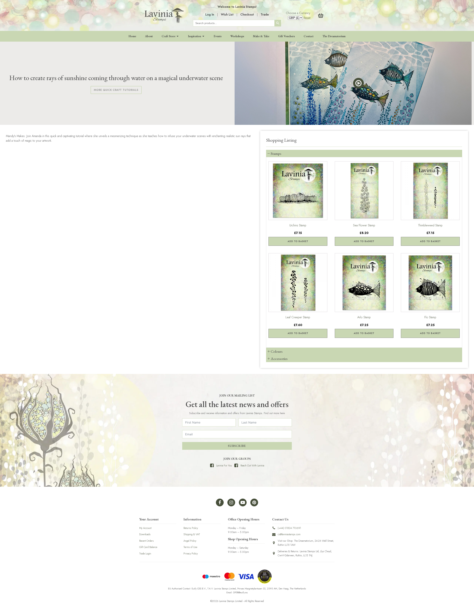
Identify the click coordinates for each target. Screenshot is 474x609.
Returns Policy (190, 528)
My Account (145, 528)
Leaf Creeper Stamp (298, 317)
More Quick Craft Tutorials (116, 90)
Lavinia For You (224, 465)
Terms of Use (190, 547)
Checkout (247, 14)
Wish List (227, 14)
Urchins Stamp (297, 225)
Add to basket (298, 241)
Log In (209, 14)
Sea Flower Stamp (364, 225)
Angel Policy (189, 541)
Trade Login (145, 553)
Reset (307, 18)
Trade (265, 14)
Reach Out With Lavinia (252, 465)
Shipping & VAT (191, 534)
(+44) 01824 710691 (289, 528)
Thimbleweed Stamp (430, 225)
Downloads (145, 534)
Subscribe (237, 446)
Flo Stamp (430, 317)
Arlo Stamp (364, 317)
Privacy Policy (190, 553)
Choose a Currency (298, 13)
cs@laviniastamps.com (289, 534)
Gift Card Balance (148, 547)
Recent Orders (146, 541)
